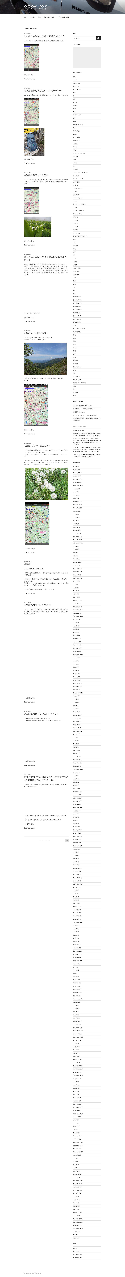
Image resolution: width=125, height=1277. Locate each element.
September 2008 (78, 1075)
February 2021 (77, 600)
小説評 (75, 261)
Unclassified (76, 137)
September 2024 (78, 485)
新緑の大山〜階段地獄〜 (36, 333)
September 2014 (78, 846)
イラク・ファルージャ (79, 153)
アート (75, 147)
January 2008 (77, 1101)
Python (75, 127)
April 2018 (76, 708)
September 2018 (78, 693)
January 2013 (77, 909)
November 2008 (78, 1069)
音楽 (74, 395)
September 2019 (78, 654)
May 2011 (76, 973)
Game (75, 92)
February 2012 (77, 944)
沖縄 (74, 338)
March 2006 (76, 1171)
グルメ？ (75, 169)
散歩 (74, 281)
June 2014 (76, 855)
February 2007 (77, 1136)
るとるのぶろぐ (36, 6)
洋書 (74, 344)
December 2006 (77, 1142)
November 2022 (77, 539)
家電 (74, 255)
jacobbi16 (76, 433)
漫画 (74, 351)
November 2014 (77, 839)
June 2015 (76, 817)
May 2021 (76, 591)
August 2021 (76, 581)
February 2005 (77, 1212)
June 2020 (76, 626)
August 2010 (76, 1002)
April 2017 (76, 747)
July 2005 (76, 1196)
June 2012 (76, 932)
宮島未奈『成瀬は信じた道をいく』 (82, 405)
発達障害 (75, 360)
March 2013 (76, 903)
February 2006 (77, 1174)
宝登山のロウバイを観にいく (38, 605)
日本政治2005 (77, 296)
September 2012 (77, 922)
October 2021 (77, 575)
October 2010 (77, 995)
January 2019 (77, 680)
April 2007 (76, 1129)
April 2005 (76, 1206)
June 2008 (76, 1085)
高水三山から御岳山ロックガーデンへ (43, 90)
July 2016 (75, 775)
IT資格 (75, 102)
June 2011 (76, 970)
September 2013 (78, 884)
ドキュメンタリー (78, 198)
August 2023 (76, 511)
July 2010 (76, 1005)
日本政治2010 (77, 312)
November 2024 (77, 479)
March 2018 (76, 712)
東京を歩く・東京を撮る (79, 328)
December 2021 (77, 568)
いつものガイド (60, 460)
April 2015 (76, 823)
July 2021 (75, 584)
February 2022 (77, 562)
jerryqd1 (75, 430)
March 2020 (76, 635)
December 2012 (77, 913)
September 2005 (78, 1190)
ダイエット (76, 194)
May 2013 (76, 897)
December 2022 (77, 536)
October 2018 (77, 689)
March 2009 (76, 1056)
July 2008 (76, 1082)
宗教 (74, 249)
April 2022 (76, 555)
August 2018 (76, 696)
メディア (75, 223)
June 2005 (76, 1199)
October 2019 (77, 651)
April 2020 (76, 632)
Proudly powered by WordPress (32, 1273)
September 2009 (78, 1037)
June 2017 (76, 740)
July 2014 (75, 852)
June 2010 (76, 1008)
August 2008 (77, 1078)
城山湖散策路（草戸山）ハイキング (42, 713)
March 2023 (76, 527)
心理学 (75, 265)
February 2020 (77, 638)
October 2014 (77, 842)
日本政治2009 (77, 309)
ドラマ (75, 201)
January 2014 (77, 871)
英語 (39, 17)
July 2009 (76, 1043)
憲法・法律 (76, 271)
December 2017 (77, 721)
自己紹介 (32, 17)
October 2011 (77, 957)
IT (73, 96)
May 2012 (76, 935)
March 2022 (76, 559)
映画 (74, 325)
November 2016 (77, 763)
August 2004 (77, 1231)
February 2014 (77, 868)
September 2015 (78, 807)
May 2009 (76, 1050)
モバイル (75, 226)
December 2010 (77, 989)
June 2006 (76, 1161)
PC (74, 118)
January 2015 (77, 833)
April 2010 (76, 1014)
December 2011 (77, 951)
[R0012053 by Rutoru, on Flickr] (45, 374)
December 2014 (77, 836)
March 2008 (76, 1094)
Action (75, 80)
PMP (74, 121)
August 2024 (76, 489)
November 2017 (77, 724)
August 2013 (76, 887)
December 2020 (77, 606)
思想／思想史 (76, 268)
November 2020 (77, 610)
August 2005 (77, 1193)
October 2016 (77, 766)
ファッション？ (77, 214)
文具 (74, 284)
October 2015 (77, 804)
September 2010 (78, 999)
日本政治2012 (77, 319)
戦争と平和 (76, 274)
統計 (74, 373)
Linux (74, 108)
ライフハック (76, 233)
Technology (76, 131)
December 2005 (77, 1180)
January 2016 (77, 795)
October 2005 (77, 1187)
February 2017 (77, 753)
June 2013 (76, 893)
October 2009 (77, 1034)
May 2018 (76, 705)
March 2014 (76, 865)
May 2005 (76, 1203)
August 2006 (77, 1155)
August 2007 (77, 1117)
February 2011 (77, 983)
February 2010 (77, 1021)
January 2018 (77, 718)
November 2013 (77, 877)
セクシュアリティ (78, 188)
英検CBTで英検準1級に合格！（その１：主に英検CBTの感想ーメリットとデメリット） (87, 442)
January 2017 (77, 756)
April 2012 (76, 938)
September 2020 (78, 616)
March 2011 (76, 979)
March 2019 (76, 673)
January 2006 (77, 1177)
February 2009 (77, 1059)
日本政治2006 (77, 300)
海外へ (75, 347)
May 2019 (76, 667)
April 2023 (76, 524)
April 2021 (76, 594)
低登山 (75, 239)
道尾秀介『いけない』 (79, 412)
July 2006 (76, 1158)
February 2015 (77, 830)
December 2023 (77, 504)
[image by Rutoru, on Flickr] (36, 426)
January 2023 (77, 533)
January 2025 (77, 476)
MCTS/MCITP (77, 115)
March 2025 (76, 469)
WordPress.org (77, 1257)
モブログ (75, 229)
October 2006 (77, 1148)
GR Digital (41, 583)
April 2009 (76, 1053)
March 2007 (76, 1133)
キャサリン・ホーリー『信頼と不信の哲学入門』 (86, 415)
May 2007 (76, 1126)
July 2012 (75, 928)
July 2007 (76, 1120)
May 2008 (76, 1088)
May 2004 (76, 1234)
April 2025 (76, 466)
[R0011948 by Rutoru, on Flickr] (46, 499)
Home (25, 17)
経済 (74, 370)
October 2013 (77, 881)
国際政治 (75, 245)
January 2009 (77, 1062)
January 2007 (77, 1139)
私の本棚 (75, 363)
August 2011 (76, 964)
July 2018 (75, 699)
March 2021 (76, 597)
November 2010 (77, 992)
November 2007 (77, 1107)
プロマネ (75, 217)
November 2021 (77, 571)
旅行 (74, 290)
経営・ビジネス (77, 367)
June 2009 (76, 1046)
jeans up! (75, 105)
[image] (31, 71)
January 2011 (77, 986)
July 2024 (76, 492)
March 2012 (76, 941)
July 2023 (76, 514)
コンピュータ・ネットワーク (81, 172)
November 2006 (78, 1145)
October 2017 (77, 728)
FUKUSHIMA (76, 89)
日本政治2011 (77, 316)
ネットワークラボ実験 (79, 204)
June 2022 (76, 549)
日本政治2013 (77, 322)
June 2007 (76, 1123)
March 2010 (76, 1018)
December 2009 (77, 1027)
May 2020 (76, 629)
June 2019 (76, 664)
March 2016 (76, 788)
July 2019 (75, 661)
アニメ (75, 150)
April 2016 (76, 785)
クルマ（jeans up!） (49, 17)
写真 (74, 242)
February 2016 (77, 791)
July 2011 (75, 967)
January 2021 (77, 603)
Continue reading (29, 79)
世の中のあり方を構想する (80, 236)
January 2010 (77, 1024)
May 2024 (76, 498)
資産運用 (75, 392)
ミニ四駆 (75, 220)
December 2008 (77, 1066)
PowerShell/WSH (78, 124)
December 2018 (77, 683)
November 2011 (77, 954)
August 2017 (76, 734)
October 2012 (77, 919)
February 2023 (77, 530)
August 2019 (76, 657)
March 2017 (76, 750)
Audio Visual (76, 83)
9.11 (74, 77)
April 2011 (76, 976)
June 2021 (76, 587)
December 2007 (77, 1104)
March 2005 (76, 1209)
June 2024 (76, 495)
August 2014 (76, 849)
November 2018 (77, 686)
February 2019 (77, 677)
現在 (74, 354)
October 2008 (77, 1072)
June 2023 (76, 517)
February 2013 (77, 906)
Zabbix (75, 143)
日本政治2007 (77, 303)
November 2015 (77, 801)
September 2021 (77, 578)
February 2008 (77, 1097)
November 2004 (78, 1222)
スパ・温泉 (76, 182)
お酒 (74, 159)
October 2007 (77, 1110)
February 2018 (77, 715)
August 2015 (76, 810)
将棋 (74, 258)
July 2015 (75, 814)
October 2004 (77, 1225)
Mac (74, 112)
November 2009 (78, 1030)
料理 (74, 287)
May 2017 (76, 744)
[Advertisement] (87, 57)
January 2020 (77, 642)
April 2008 (76, 1091)
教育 (74, 277)
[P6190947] (37, 237)
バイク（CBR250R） (64, 17)
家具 (74, 252)
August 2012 (76, 925)
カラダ (75, 163)
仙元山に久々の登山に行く (37, 445)
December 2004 (77, 1219)
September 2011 (77, 960)
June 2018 (76, 702)
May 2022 (76, 552)
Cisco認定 (76, 86)
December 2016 (77, 759)
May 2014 (76, 858)
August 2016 (76, 772)
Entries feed (76, 1251)
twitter (75, 134)
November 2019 (77, 648)
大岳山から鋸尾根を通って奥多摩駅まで (44, 36)
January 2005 (77, 1215)
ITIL (74, 99)
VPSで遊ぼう (77, 140)
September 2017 (77, 731)
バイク (75, 207)
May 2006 (76, 1164)
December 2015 (77, 798)
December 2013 (77, 874)
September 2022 (78, 543)
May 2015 (76, 820)
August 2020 (77, 619)
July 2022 (75, 546)
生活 (74, 357)
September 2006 (78, 1152)
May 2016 (76, 782)
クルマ (75, 166)
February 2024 (77, 501)
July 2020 (76, 622)
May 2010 (76, 1011)
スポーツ (75, 185)
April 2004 (76, 1238)
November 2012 (77, 916)
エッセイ (75, 156)
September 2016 (78, 769)
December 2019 (77, 645)
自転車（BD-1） (77, 379)
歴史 (74, 335)
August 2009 (77, 1040)
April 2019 (76, 670)
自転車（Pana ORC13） (79, 383)
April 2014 (76, 862)
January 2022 (77, 565)
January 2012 (77, 948)
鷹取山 (27, 564)
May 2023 (76, 520)
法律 (74, 341)
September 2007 (78, 1113)
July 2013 (75, 890)
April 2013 (76, 900)
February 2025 (77, 473)
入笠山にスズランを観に (36, 175)
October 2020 (77, 613)
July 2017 (75, 737)
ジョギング (76, 175)
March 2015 (76, 826)
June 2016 (76, 779)
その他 (75, 191)
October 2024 (77, 482)
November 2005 (78, 1183)
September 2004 (78, 1228)
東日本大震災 (76, 332)
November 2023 (77, 508)
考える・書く (76, 376)
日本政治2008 (77, 306)
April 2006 (76, 1168)
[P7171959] (34, 155)
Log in (75, 1248)
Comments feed (77, 1254)
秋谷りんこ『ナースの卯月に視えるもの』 (84, 409)
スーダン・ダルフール (79, 178)
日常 (74, 293)
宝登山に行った (30, 454)
